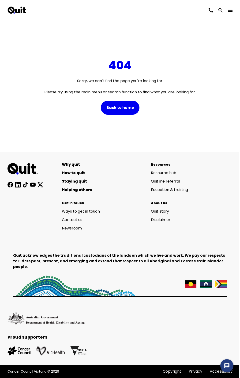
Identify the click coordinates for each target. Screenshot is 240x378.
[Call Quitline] (211, 10)
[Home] (25, 169)
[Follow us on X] (40, 184)
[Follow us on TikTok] (25, 184)
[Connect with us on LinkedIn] (18, 184)
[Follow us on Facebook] (10, 184)
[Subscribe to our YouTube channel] (33, 184)
